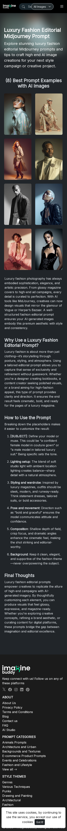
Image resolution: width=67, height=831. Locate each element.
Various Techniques (16, 787)
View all (7, 769)
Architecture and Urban (19, 747)
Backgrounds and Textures (21, 751)
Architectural (11, 800)
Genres (7, 782)
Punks (6, 791)
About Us (9, 703)
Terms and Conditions (17, 712)
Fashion (7, 805)
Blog (5, 716)
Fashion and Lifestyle (17, 765)
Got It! (39, 822)
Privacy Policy (12, 707)
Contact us (9, 721)
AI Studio (8, 730)
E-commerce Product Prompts (24, 756)
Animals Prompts (14, 742)
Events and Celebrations (19, 760)
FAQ (5, 725)
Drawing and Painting (17, 796)
